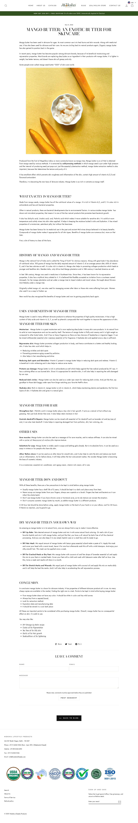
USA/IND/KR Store (97, 6)
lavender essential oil (38, 338)
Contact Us (114, 6)
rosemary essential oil (56, 338)
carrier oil (28, 440)
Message (23, 675)
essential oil (68, 166)
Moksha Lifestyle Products (18, 814)
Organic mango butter (107, 45)
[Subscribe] (119, 801)
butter (41, 335)
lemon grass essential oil (75, 543)
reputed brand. (43, 598)
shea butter (63, 56)
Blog (83, 6)
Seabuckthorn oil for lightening (34, 636)
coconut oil (39, 440)
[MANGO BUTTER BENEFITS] (69, 111)
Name (22, 664)
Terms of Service (9, 797)
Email (72, 664)
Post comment (69, 698)
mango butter (58, 196)
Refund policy (8, 801)
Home (30, 6)
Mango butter (24, 42)
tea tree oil (112, 419)
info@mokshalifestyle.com (17, 757)
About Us (41, 6)
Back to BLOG (70, 718)
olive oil (49, 440)
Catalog (53, 6)
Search (6, 790)
